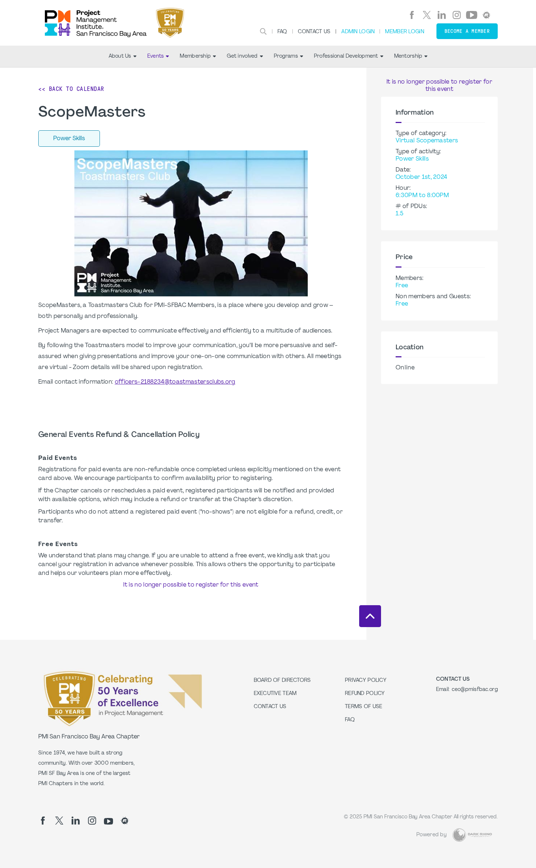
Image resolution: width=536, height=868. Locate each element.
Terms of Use (363, 707)
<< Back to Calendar (71, 89)
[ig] (456, 15)
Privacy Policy (366, 680)
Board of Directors (282, 680)
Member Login (404, 32)
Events (155, 56)
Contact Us (314, 32)
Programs (286, 56)
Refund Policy (365, 693)
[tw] (426, 15)
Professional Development (346, 56)
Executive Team (275, 693)
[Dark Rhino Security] (472, 834)
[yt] (471, 15)
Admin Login (357, 32)
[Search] (263, 31)
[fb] (411, 15)
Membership (195, 56)
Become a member (467, 31)
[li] (441, 15)
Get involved (242, 56)
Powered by (431, 835)
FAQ (282, 32)
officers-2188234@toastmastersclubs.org (175, 382)
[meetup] (486, 15)
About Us (120, 56)
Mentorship (408, 56)
